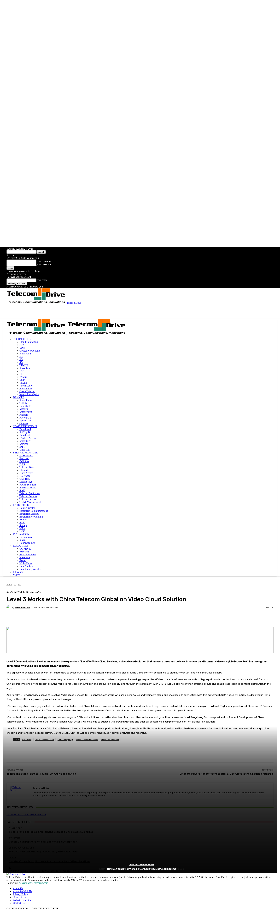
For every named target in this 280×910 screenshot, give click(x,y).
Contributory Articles (30, 569)
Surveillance (25, 368)
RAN (22, 490)
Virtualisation (26, 385)
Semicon (23, 443)
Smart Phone (26, 400)
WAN (22, 528)
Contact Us (18, 903)
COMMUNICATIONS (25, 426)
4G (21, 359)
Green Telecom (27, 391)
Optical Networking (29, 350)
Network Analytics (29, 394)
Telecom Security (28, 496)
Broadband (25, 429)
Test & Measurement (30, 502)
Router (22, 519)
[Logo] (36, 333)
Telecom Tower (27, 467)
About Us (18, 888)
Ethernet (23, 470)
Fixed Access (26, 473)
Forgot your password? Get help (23, 271)
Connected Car (27, 542)
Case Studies (26, 566)
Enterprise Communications (33, 510)
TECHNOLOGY (22, 339)
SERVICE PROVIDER (25, 452)
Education (18, 572)
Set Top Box (25, 432)
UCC (22, 531)
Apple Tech (25, 420)
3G (21, 356)
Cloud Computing (28, 342)
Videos (16, 575)
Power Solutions (27, 484)
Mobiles (23, 409)
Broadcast (24, 435)
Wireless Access (27, 438)
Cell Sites (24, 461)
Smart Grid (25, 353)
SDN (22, 347)
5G (21, 362)
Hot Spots (24, 475)
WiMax (23, 376)
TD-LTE (24, 365)
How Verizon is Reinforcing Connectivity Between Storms (141, 868)
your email (41, 280)
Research (24, 551)
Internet (23, 540)
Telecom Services (28, 499)
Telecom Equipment (29, 493)
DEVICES (18, 397)
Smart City (24, 441)
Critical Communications (141, 865)
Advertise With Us (22, 891)
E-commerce (25, 537)
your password (44, 264)
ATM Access (26, 455)
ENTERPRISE (21, 505)
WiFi (21, 371)
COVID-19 (25, 548)
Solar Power (25, 388)
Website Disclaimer (23, 900)
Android (23, 414)
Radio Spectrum (27, 487)
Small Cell (24, 449)
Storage (23, 525)
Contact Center (27, 508)
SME (22, 522)
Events (22, 560)
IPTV (22, 446)
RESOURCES (20, 545)
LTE (21, 374)
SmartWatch (25, 411)
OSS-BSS (24, 478)
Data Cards (25, 406)
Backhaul (24, 458)
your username (44, 261)
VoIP (22, 379)
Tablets (23, 403)
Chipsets (23, 423)
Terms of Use (20, 897)
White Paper (25, 563)
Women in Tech (27, 554)
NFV (22, 344)
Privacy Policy (20, 894)
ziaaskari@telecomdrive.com (33, 883)
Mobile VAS (25, 481)
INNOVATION (21, 534)
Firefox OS (25, 417)
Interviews (24, 557)
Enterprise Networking (31, 516)
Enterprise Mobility (29, 513)
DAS (22, 464)
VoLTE (23, 382)
